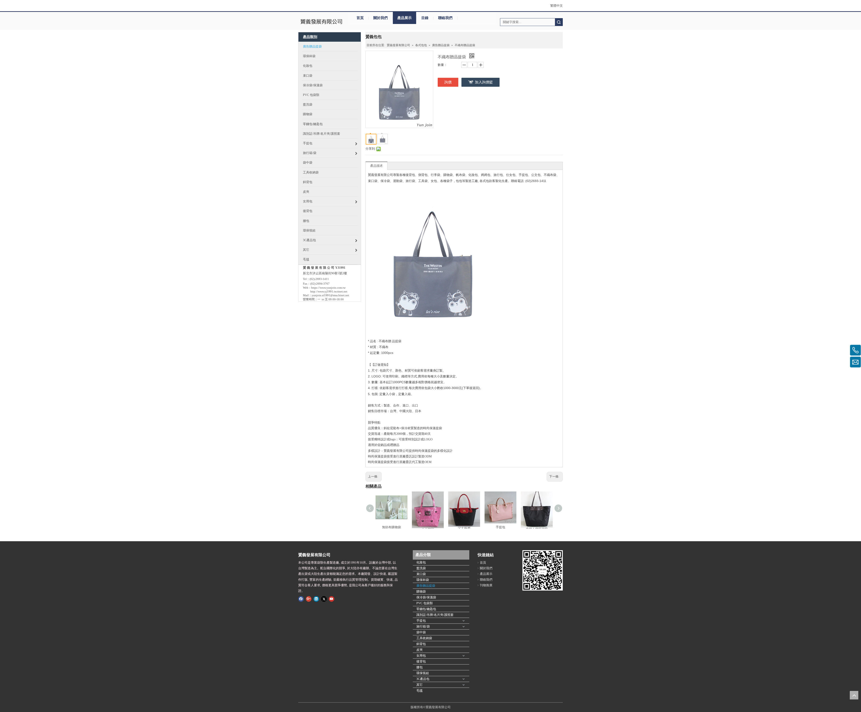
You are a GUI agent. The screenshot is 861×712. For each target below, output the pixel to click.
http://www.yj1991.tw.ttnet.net (328, 291)
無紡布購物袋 (391, 527)
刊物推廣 (486, 585)
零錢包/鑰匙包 (426, 609)
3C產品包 (422, 679)
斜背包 (421, 644)
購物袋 (421, 591)
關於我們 (380, 18)
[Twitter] (324, 599)
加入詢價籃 (484, 82)
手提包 (500, 527)
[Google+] (308, 599)
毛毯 (419, 690)
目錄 (424, 18)
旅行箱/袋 (423, 626)
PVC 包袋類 (424, 603)
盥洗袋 (421, 568)
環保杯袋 (422, 580)
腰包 (419, 667)
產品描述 (376, 165)
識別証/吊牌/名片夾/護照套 (435, 615)
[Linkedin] (316, 599)
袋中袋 (421, 632)
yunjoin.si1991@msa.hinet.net (330, 295)
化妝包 (421, 562)
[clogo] (321, 22)
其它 (419, 684)
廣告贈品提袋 (425, 585)
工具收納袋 (424, 638)
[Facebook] (301, 599)
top (854, 695)
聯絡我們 (445, 18)
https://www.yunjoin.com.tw (328, 287)
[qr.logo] (542, 570)
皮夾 (419, 649)
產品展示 (404, 18)
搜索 (559, 22)
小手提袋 (464, 527)
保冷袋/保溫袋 (426, 597)
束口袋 (421, 574)
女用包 (421, 655)
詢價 (448, 82)
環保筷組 (422, 673)
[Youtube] (331, 599)
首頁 (360, 18)
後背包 (421, 661)
